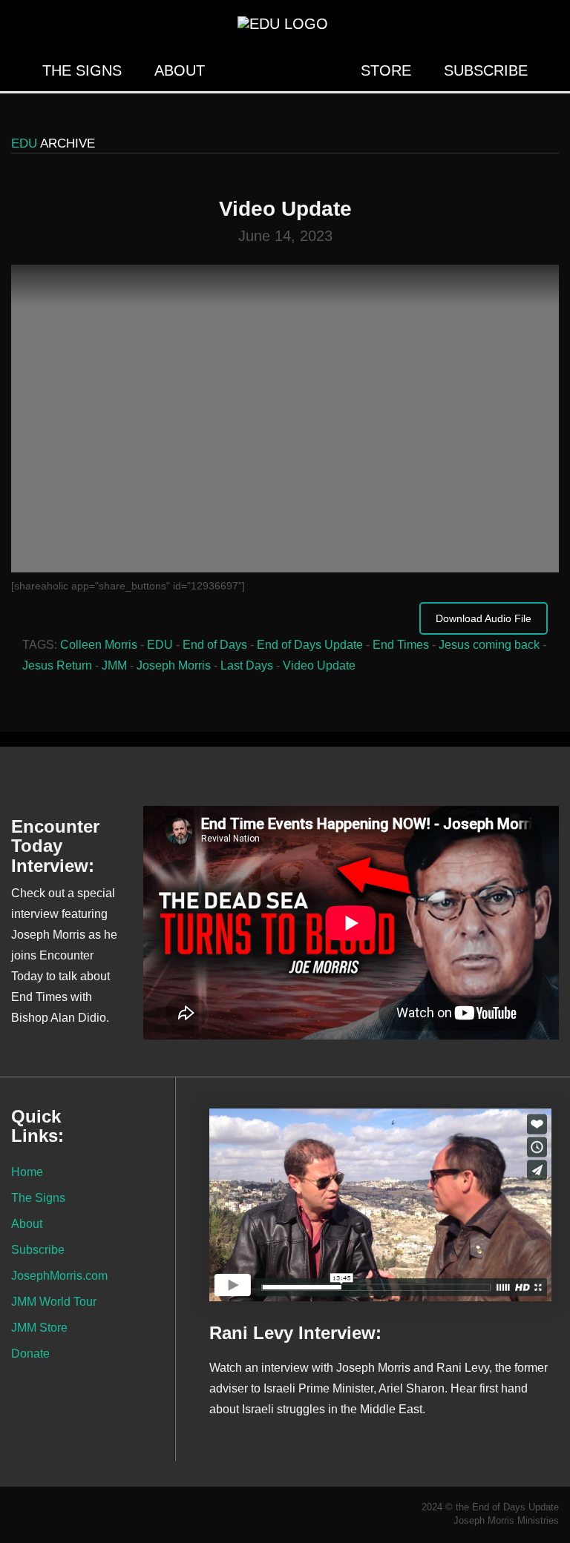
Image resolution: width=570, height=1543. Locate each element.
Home (27, 1171)
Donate (30, 1353)
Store (386, 70)
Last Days (246, 665)
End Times (401, 644)
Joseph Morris (174, 665)
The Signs (82, 70)
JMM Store (39, 1327)
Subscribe (486, 70)
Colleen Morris (98, 644)
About (179, 70)
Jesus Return (57, 665)
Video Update (319, 665)
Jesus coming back (489, 644)
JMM (114, 665)
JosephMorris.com (59, 1275)
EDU (160, 644)
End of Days (215, 644)
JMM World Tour (53, 1301)
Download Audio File (483, 618)
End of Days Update (310, 644)
